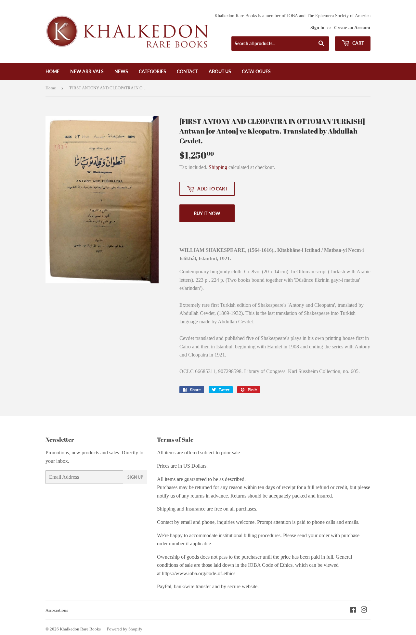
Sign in (317, 27)
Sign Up (135, 477)
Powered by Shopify (124, 629)
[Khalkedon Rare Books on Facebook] (352, 610)
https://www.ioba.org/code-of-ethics (198, 573)
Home (52, 71)
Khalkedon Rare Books (80, 629)
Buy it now (207, 213)
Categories (152, 71)
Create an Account (352, 27)
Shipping (218, 167)
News (121, 71)
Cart (357, 43)
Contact (187, 71)
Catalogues (256, 71)
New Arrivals (87, 71)
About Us (220, 71)
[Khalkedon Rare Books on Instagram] (364, 610)
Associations (57, 610)
